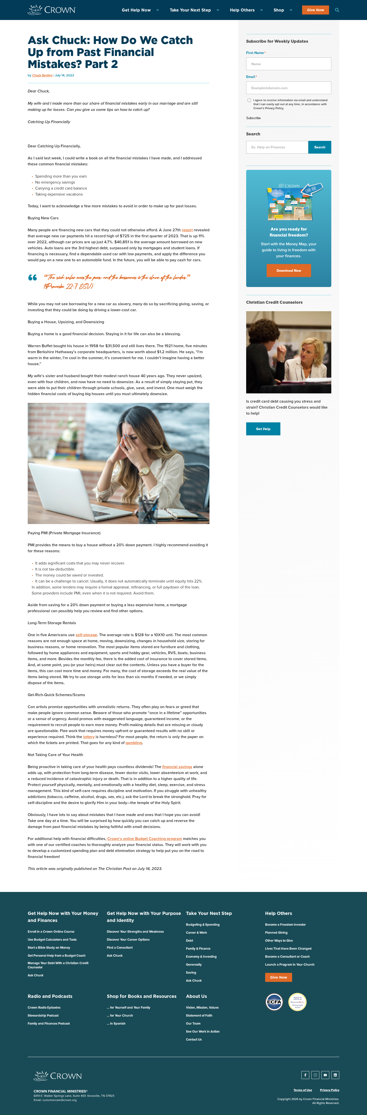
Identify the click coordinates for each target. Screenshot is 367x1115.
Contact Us (194, 1039)
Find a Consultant (120, 947)
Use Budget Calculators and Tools (52, 939)
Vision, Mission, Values (202, 1007)
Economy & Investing (201, 956)
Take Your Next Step (190, 10)
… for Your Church (120, 1015)
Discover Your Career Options (128, 939)
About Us (196, 996)
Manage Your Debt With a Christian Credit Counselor (58, 965)
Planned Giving (276, 932)
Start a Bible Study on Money (49, 947)
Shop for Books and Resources (142, 996)
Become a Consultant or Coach (287, 956)
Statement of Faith (199, 1015)
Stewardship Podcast (43, 1015)
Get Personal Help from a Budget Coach (57, 955)
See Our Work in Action (203, 1031)
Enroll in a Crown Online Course (51, 931)
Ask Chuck (35, 975)
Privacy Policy (329, 1090)
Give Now (315, 9)
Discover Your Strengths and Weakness (135, 931)
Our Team (193, 1023)
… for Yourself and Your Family (128, 1007)
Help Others (242, 10)
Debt (189, 940)
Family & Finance (198, 948)
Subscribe (253, 118)
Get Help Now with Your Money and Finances (63, 916)
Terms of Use (303, 1090)
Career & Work (196, 932)
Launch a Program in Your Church (290, 964)
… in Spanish (116, 1023)
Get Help (263, 428)
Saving (191, 972)
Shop (279, 10)
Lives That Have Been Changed (288, 948)
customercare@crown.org (59, 1100)
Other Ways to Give (279, 940)
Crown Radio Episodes (44, 1007)
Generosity (194, 964)
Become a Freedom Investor (285, 924)
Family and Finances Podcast (49, 1023)
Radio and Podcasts (50, 996)
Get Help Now (136, 10)
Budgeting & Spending (203, 924)
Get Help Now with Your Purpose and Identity (144, 916)
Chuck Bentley (42, 75)
